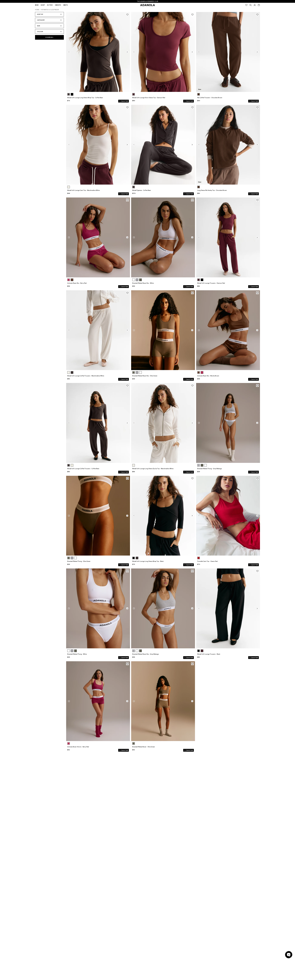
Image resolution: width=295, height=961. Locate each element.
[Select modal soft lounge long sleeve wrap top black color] (72, 94)
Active (50, 5)
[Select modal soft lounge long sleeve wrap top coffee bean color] (68, 94)
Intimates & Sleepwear (50, 10)
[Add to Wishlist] (127, 14)
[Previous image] (69, 52)
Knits (65, 5)
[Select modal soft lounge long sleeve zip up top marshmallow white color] (133, 465)
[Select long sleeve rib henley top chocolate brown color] (198, 187)
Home (37, 10)
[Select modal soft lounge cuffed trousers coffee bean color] (72, 372)
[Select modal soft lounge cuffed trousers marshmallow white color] (68, 372)
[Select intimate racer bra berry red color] (68, 280)
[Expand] (250, 5)
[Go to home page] (147, 5)
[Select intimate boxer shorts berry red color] (68, 743)
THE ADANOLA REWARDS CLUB (147, 1)
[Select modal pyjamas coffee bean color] (133, 187)
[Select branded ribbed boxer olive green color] (133, 743)
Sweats (58, 5)
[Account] (255, 5)
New (36, 5)
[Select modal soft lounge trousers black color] (202, 280)
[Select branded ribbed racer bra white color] (133, 280)
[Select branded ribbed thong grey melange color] (198, 465)
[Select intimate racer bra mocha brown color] (72, 280)
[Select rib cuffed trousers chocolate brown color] (198, 94)
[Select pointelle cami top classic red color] (198, 558)
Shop (43, 5)
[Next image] (127, 52)
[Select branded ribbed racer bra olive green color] (140, 280)
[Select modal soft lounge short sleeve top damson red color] (133, 94)
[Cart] (259, 5)
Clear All (49, 37)
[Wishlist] (246, 5)
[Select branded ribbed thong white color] (205, 465)
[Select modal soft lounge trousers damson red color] (198, 280)
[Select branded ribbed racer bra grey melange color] (137, 280)
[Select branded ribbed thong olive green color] (202, 465)
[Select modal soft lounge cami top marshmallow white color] (68, 187)
